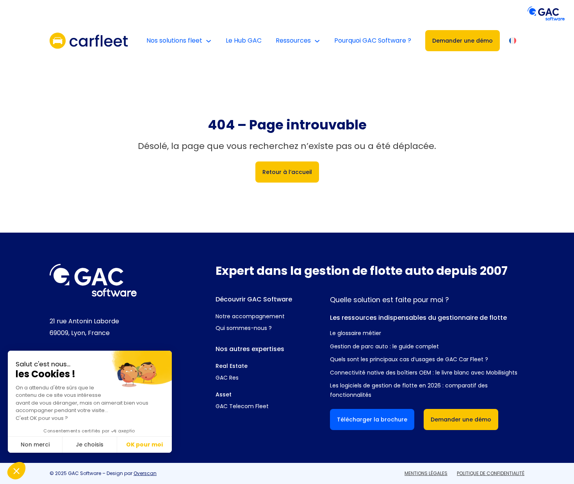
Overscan (145, 473)
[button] (16, 470)
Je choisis (89, 444)
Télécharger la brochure (372, 419)
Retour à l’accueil (287, 172)
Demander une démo (462, 41)
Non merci (35, 444)
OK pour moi (144, 444)
